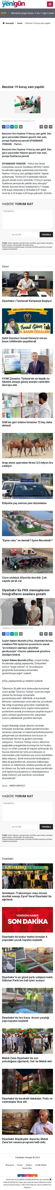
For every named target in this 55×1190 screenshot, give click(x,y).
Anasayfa (9, 23)
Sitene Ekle (27, 1168)
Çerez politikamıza (44, 1185)
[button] (41, 126)
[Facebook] (3, 126)
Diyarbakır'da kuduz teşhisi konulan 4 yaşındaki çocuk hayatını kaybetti (28, 13)
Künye (20, 1165)
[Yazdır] (21, 126)
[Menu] (50, 4)
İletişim (29, 1165)
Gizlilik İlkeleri (41, 1165)
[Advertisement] (27, 56)
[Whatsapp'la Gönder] (16, 126)
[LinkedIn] (12, 126)
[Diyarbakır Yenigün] (13, 4)
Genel (19, 23)
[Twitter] (8, 126)
